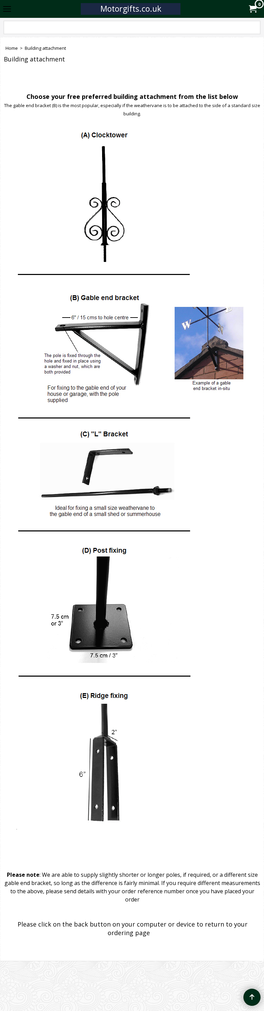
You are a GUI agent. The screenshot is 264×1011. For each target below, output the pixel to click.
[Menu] (7, 9)
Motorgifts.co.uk (130, 8)
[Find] (254, 28)
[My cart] (252, 9)
